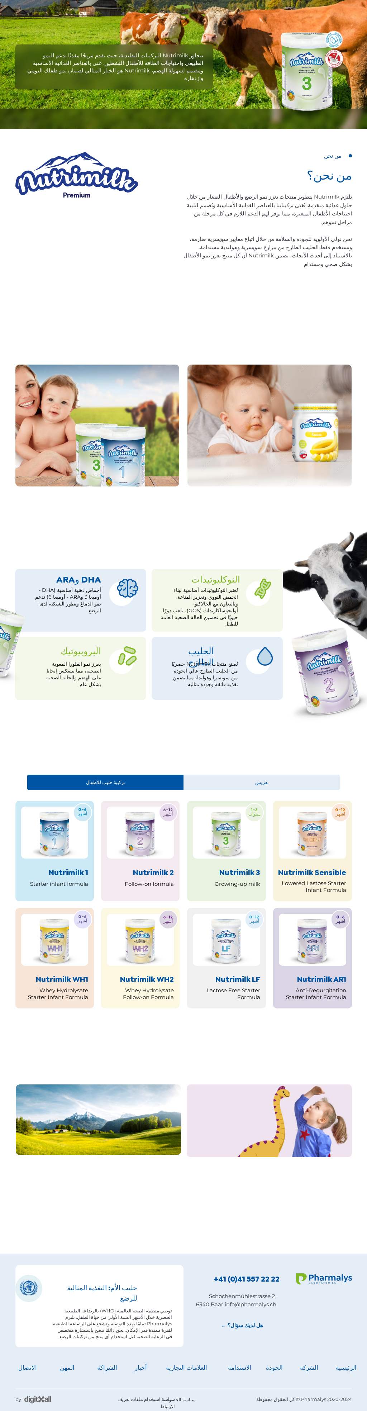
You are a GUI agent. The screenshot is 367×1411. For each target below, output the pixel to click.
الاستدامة (177, 118)
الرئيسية (346, 1368)
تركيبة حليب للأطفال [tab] (105, 782)
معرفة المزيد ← (53, 754)
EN (18, 118)
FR (30, 118)
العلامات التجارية (138, 120)
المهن (67, 1368)
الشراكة (106, 118)
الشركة (224, 118)
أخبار (141, 1368)
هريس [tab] (261, 782)
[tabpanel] (183, 913)
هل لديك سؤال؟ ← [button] (242, 1325)
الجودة (201, 118)
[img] (269, 1196)
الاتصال (27, 1368)
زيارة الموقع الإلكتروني (317, 310)
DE (43, 118)
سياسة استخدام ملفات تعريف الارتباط (146, 1403)
